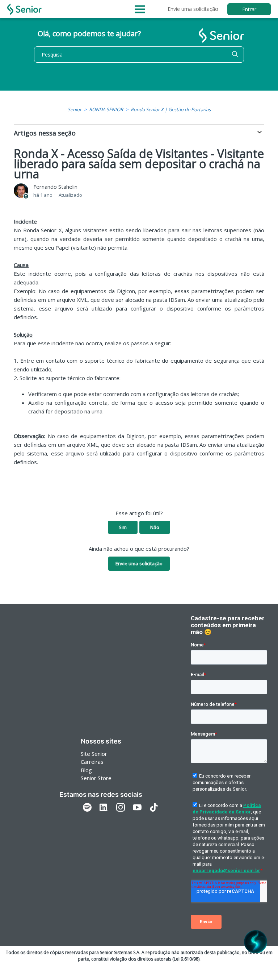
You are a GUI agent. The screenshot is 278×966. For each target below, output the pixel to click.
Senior (74, 109)
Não (154, 527)
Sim (123, 527)
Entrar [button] (249, 9)
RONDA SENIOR (106, 109)
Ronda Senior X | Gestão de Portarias (171, 109)
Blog (86, 770)
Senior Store (96, 778)
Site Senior (94, 753)
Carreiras (92, 761)
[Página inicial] (24, 9)
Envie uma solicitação (193, 8)
